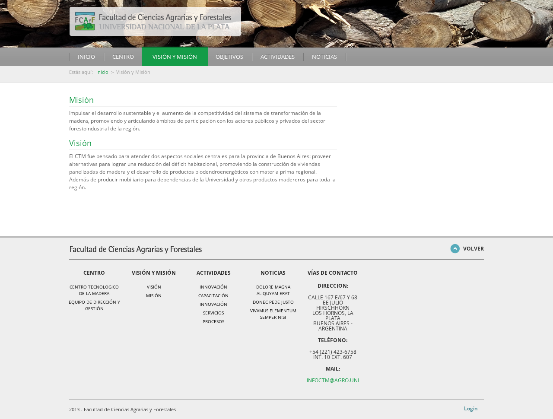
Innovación (213, 287)
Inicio (86, 56)
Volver (473, 248)
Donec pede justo (273, 302)
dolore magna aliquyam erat (273, 290)
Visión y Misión (175, 56)
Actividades (278, 56)
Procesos (213, 321)
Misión (81, 100)
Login (471, 408)
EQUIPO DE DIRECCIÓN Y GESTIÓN (94, 305)
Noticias (324, 56)
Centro (123, 56)
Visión (80, 143)
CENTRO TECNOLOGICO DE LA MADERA (94, 290)
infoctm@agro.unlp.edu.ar (344, 380)
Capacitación (213, 295)
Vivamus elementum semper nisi (273, 314)
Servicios (213, 313)
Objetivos (229, 56)
